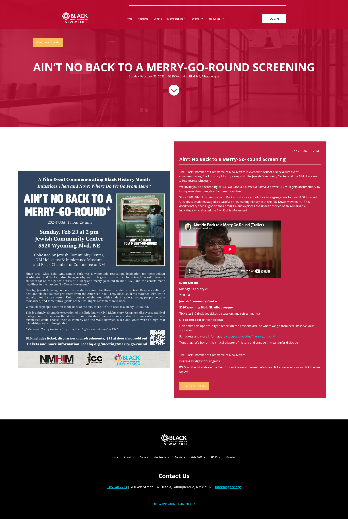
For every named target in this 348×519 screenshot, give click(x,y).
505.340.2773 (117, 487)
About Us (143, 18)
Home (128, 18)
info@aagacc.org (228, 487)
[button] (177, 18)
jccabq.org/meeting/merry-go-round (250, 336)
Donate (158, 18)
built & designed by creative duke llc (174, 504)
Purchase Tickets (48, 42)
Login (274, 19)
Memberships (161, 457)
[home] (75, 17)
